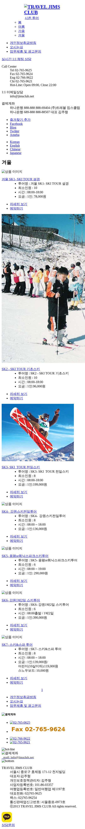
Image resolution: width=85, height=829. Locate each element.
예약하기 (16, 208)
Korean (15, 142)
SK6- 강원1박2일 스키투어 (21, 600)
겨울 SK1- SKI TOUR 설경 (21, 179)
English (15, 145)
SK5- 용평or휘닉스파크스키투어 (25, 556)
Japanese (15, 153)
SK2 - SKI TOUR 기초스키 (21, 369)
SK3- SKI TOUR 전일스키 (21, 467)
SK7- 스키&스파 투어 (17, 644)
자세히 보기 (18, 204)
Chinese (15, 149)
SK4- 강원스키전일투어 (19, 511)
